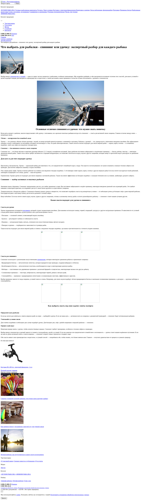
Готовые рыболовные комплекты (26, 10)
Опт (12, 35)
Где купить (8, 25)
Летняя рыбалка (17, 481)
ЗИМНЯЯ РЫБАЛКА (8, 13)
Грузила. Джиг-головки (45, 10)
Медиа (7, 27)
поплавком (26, 210)
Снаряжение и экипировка (38, 12)
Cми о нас (27, 481)
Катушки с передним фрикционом (64, 10)
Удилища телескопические (56, 12)
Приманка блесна (126, 10)
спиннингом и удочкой (17, 76)
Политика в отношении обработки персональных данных (33, 488)
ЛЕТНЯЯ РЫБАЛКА (8, 10)
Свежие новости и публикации (24, 461)
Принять (4, 498)
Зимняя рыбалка (6, 481)
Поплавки (116, 10)
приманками (41, 259)
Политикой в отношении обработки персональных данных (69, 495)
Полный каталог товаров (9, 370)
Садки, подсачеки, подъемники (19, 12)
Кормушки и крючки (83, 10)
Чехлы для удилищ (71, 12)
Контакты (8, 30)
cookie (18, 495)
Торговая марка (10, 23)
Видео (3, 468)
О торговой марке (7, 461)
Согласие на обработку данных (9, 488)
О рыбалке (8, 28)
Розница (14, 33)
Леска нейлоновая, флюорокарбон (101, 10)
